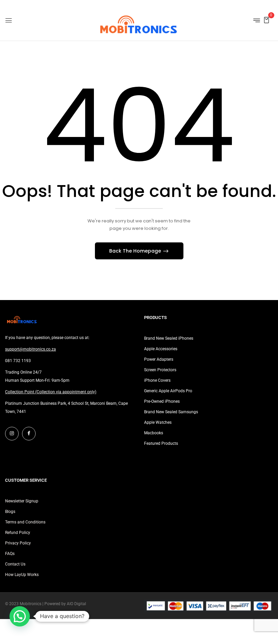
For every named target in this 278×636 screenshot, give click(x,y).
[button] (266, 20)
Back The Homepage (135, 250)
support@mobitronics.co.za (30, 349)
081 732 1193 (18, 360)
